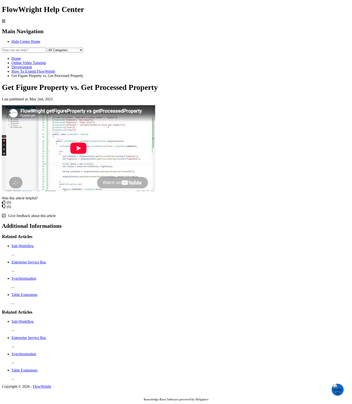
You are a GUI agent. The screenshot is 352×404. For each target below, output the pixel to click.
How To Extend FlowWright (33, 71)
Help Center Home (25, 41)
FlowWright (42, 386)
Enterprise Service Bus (28, 262)
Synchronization (23, 278)
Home (16, 58)
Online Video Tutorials (28, 63)
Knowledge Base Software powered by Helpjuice (176, 399)
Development (21, 67)
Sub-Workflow (22, 246)
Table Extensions (24, 295)
